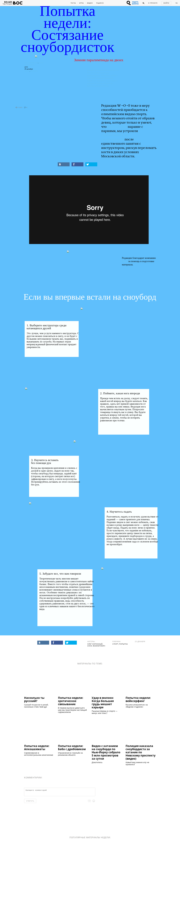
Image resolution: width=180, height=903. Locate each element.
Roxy (125, 261)
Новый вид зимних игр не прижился (137, 763)
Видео (90, 3)
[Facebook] (77, 164)
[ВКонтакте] (64, 164)
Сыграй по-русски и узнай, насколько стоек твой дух (36, 706)
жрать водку (117, 126)
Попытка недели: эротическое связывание (70, 701)
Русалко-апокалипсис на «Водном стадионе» (137, 706)
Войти (166, 3)
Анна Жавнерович (96, 646)
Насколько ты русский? (34, 699)
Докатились (97, 762)
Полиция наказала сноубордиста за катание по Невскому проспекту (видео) (140, 752)
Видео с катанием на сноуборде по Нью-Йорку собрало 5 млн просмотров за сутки (106, 752)
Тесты (73, 3)
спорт (27, 71)
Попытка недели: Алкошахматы (36, 747)
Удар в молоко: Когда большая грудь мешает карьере (103, 702)
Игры (81, 3)
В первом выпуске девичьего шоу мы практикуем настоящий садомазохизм (72, 710)
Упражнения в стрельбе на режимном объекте (70, 754)
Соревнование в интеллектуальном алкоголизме (38, 754)
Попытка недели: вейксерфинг (138, 699)
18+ (176, 3)
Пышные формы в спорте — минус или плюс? (104, 712)
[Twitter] (91, 164)
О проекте (152, 3)
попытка (34, 71)
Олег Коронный (31, 63)
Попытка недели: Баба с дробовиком (72, 747)
